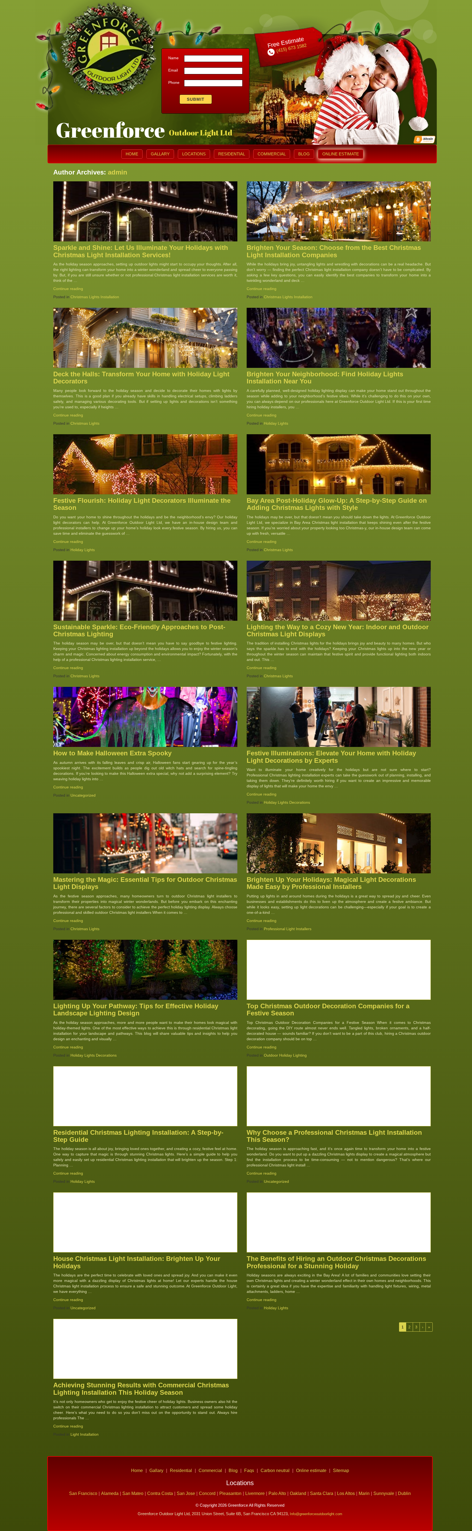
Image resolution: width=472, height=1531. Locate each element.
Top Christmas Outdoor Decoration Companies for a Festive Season (328, 1009)
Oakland (298, 1493)
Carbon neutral (275, 1470)
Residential (231, 154)
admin (117, 172)
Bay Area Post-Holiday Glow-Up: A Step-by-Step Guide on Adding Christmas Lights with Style (337, 504)
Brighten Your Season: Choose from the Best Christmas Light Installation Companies (334, 251)
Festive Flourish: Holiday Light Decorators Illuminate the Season (142, 504)
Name (173, 58)
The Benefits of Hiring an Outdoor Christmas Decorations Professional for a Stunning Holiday (336, 1262)
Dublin (404, 1493)
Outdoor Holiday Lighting (285, 1055)
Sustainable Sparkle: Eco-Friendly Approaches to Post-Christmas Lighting (139, 630)
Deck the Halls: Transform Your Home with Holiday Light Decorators (141, 377)
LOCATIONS (194, 154)
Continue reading (68, 288)
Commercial (272, 154)
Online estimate (340, 154)
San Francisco (83, 1493)
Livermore (255, 1493)
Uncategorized (83, 795)
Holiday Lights (276, 423)
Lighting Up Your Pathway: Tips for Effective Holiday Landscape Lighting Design (135, 1009)
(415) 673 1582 (291, 48)
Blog (304, 154)
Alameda (110, 1493)
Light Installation (84, 1434)
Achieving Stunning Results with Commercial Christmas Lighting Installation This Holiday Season (141, 1388)
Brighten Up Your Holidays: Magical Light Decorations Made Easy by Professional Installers (331, 883)
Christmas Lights (84, 423)
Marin (364, 1493)
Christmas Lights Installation (94, 297)
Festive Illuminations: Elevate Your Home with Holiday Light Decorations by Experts (331, 756)
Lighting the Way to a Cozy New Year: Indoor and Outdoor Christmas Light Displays (338, 630)
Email (173, 70)
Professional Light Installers (287, 929)
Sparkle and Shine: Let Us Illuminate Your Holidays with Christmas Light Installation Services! (140, 251)
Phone (173, 82)
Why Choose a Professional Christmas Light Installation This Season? (334, 1136)
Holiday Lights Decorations (287, 802)
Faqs (249, 1470)
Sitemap (341, 1470)
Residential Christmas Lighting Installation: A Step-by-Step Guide (138, 1136)
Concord (207, 1493)
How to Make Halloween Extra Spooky (112, 753)
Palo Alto (277, 1493)
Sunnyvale (383, 1493)
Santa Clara (321, 1493)
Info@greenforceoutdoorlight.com (316, 1514)
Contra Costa (160, 1493)
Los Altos (346, 1493)
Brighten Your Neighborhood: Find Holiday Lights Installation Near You (325, 377)
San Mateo (132, 1493)
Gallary (160, 154)
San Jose (186, 1493)
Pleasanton (230, 1493)
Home (132, 154)
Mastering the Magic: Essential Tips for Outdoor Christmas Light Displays (145, 883)
